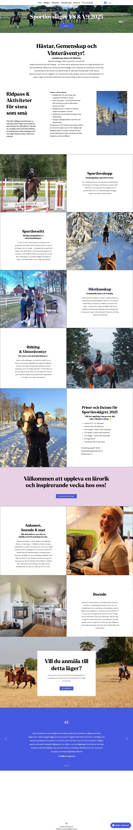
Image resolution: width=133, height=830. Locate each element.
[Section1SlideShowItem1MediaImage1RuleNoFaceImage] (64, 765)
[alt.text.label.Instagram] (66, 823)
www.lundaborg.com (70, 829)
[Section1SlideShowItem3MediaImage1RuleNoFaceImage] (68, 765)
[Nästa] (127, 739)
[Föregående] (6, 739)
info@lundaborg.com (66, 826)
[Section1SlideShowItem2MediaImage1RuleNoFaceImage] (66, 765)
